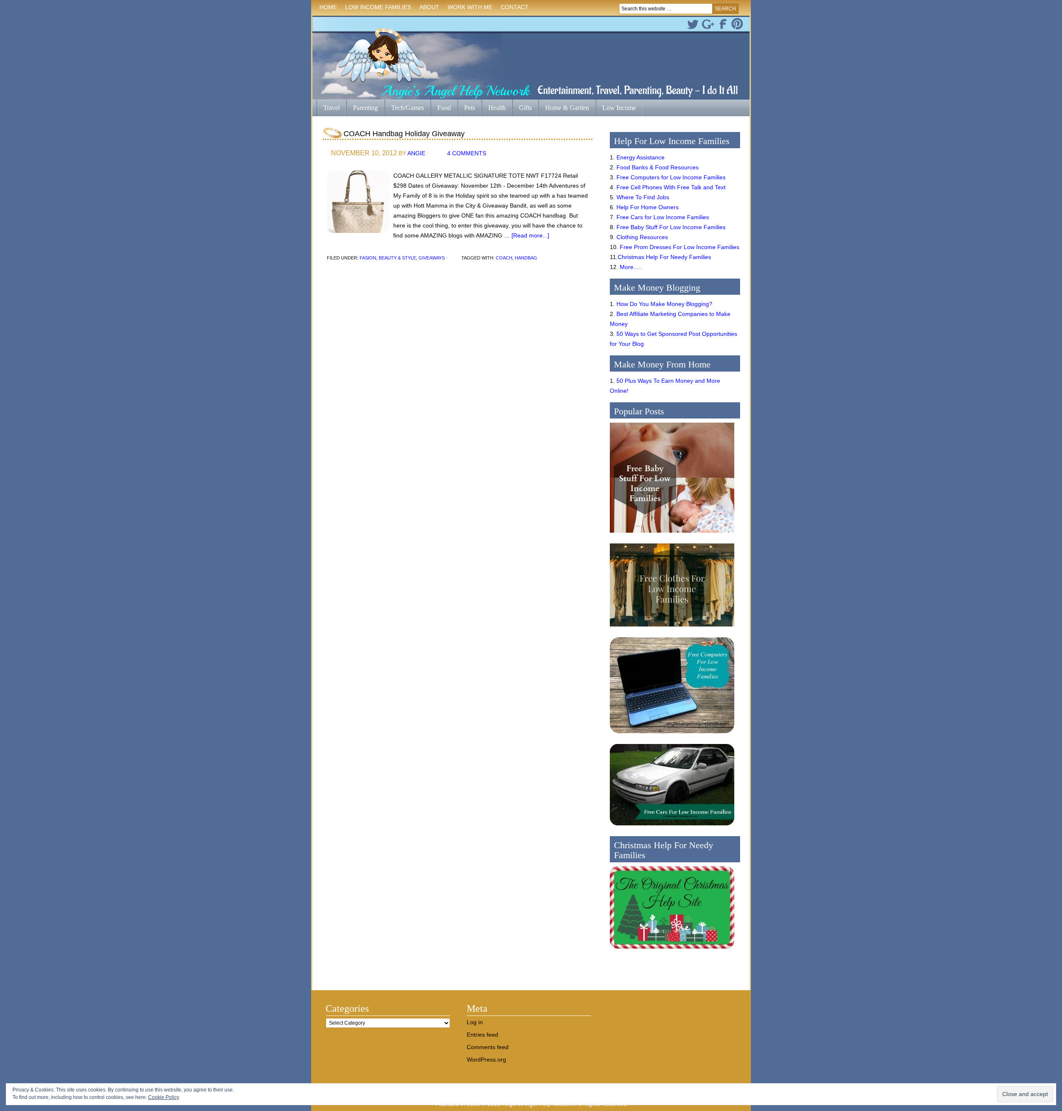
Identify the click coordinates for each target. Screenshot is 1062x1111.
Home (328, 7)
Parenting (365, 107)
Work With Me (470, 7)
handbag (526, 257)
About (427, 8)
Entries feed (482, 1034)
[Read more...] (530, 235)
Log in (475, 1022)
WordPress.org (486, 1059)
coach (504, 257)
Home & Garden (563, 108)
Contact (515, 7)
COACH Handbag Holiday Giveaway (404, 134)
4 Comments (466, 153)
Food (444, 107)
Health (494, 108)
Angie (416, 153)
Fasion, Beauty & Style (388, 257)
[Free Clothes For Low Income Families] (672, 628)
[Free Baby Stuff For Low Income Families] (672, 534)
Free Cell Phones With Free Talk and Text (671, 187)
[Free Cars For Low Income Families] (672, 827)
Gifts (522, 108)
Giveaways (432, 257)
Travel (328, 108)
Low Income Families (376, 8)
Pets (469, 107)
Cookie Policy (163, 1097)
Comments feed (488, 1047)
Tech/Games (404, 108)
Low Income (616, 108)
